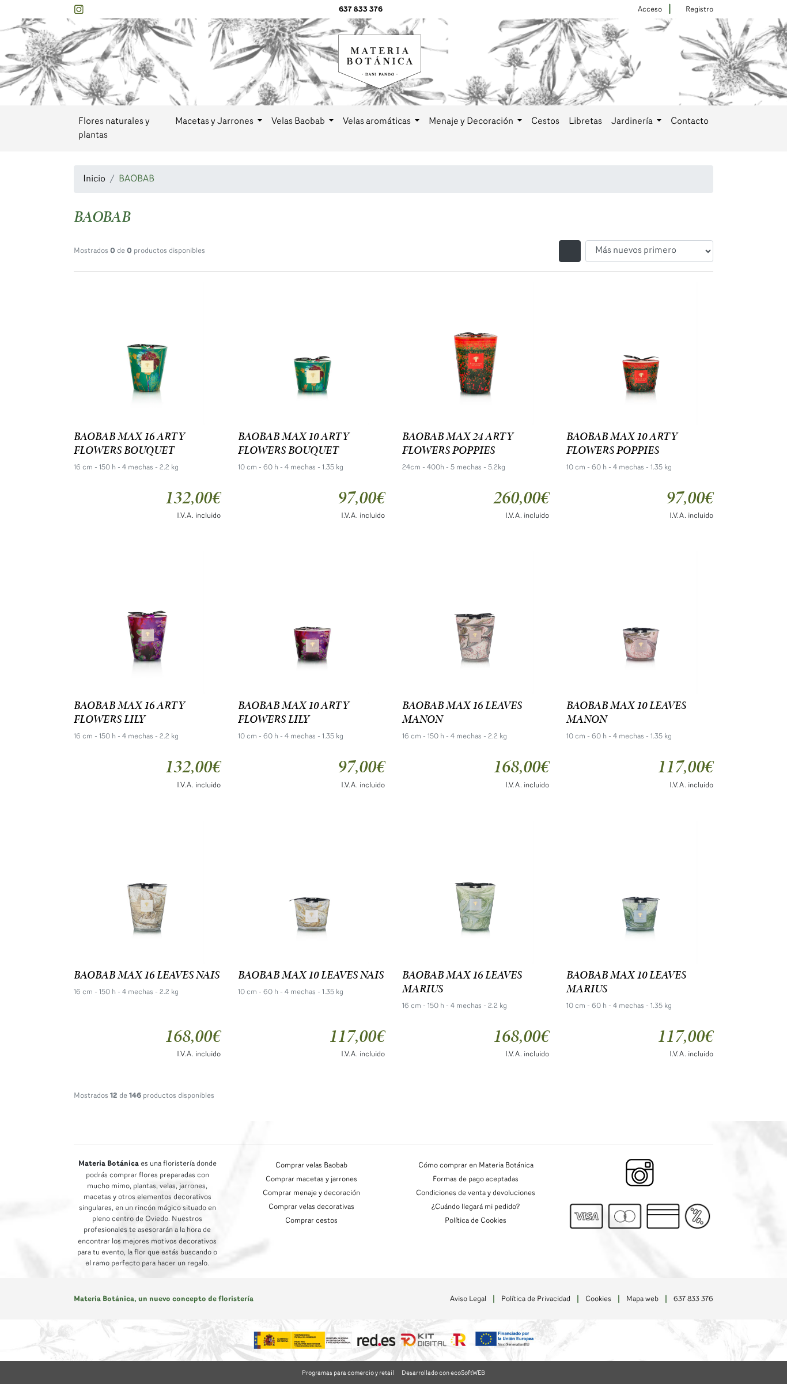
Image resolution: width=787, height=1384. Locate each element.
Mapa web (642, 1299)
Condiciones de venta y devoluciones (475, 1193)
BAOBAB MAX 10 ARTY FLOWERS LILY (293, 712)
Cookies (598, 1299)
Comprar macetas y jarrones (311, 1179)
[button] (219, 121)
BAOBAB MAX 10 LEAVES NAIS (311, 975)
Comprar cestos (311, 1220)
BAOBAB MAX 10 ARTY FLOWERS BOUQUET (293, 443)
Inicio (94, 179)
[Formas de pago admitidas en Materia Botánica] (639, 1216)
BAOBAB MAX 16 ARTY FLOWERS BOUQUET (129, 443)
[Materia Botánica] (380, 61)
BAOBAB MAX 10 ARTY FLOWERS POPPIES (622, 443)
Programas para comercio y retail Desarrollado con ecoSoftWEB (393, 1373)
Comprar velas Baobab (311, 1165)
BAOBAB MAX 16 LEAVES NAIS (147, 975)
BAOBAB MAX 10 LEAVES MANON (626, 712)
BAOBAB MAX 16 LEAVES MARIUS (462, 981)
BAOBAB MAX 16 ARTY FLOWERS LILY (129, 712)
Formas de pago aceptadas (476, 1179)
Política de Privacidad (535, 1299)
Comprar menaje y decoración (311, 1193)
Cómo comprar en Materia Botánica (476, 1165)
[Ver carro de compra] (708, 62)
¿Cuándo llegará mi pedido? (476, 1207)
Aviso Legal (468, 1299)
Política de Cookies (475, 1220)
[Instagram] (79, 9)
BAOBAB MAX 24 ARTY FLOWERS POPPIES (457, 443)
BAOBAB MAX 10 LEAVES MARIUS (626, 981)
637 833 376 (361, 9)
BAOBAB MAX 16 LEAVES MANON (462, 712)
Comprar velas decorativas (311, 1207)
